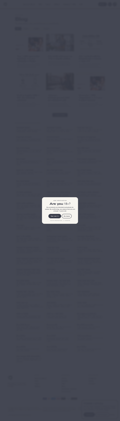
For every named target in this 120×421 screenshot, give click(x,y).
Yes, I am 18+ (55, 216)
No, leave (67, 216)
